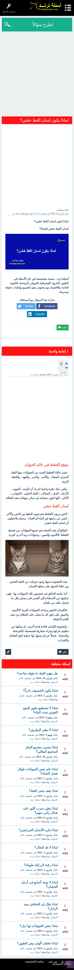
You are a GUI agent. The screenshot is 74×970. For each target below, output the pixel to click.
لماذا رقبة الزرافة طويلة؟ (41, 865)
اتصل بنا (66, 961)
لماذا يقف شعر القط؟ (43, 791)
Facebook (49, 306)
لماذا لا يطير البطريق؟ (43, 730)
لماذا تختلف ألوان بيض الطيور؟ (37, 943)
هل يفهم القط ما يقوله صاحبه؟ (37, 673)
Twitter (29, 306)
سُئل (66, 213)
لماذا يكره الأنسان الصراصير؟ (38, 830)
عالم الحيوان (34, 213)
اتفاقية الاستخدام (61, 964)
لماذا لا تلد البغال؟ (46, 847)
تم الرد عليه (64, 374)
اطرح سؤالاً (43, 24)
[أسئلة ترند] (45, 6)
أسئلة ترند (35, 721)
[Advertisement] (37, 75)
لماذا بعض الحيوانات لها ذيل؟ (39, 926)
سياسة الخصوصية (34, 961)
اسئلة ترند (35, 682)
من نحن (53, 961)
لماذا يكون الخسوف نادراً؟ (40, 690)
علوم (22, 695)
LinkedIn (40, 314)
